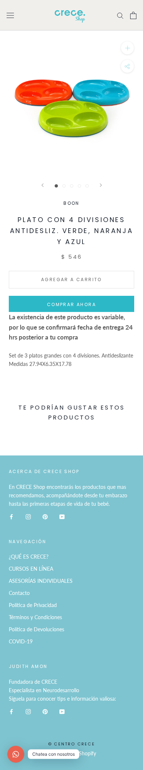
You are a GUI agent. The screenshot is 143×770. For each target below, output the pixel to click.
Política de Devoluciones (36, 629)
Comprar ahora (71, 304)
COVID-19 (21, 641)
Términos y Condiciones (35, 617)
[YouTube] (62, 516)
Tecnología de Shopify (71, 753)
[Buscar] (120, 15)
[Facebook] (11, 516)
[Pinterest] (45, 516)
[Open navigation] (10, 15)
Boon (71, 203)
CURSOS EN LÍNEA (31, 569)
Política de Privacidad (33, 605)
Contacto (19, 593)
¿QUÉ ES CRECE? (28, 556)
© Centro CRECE (71, 744)
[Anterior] (42, 185)
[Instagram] (28, 516)
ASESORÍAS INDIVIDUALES (41, 581)
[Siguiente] (101, 185)
